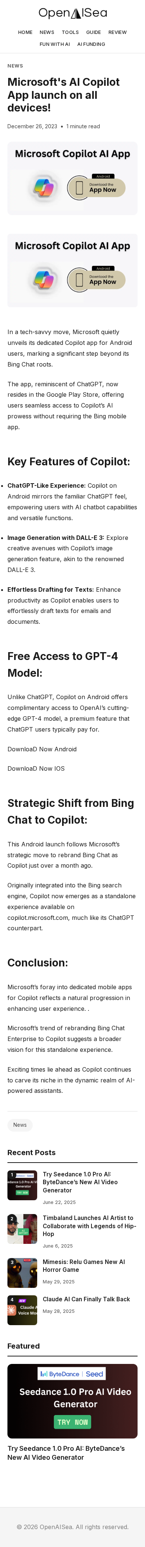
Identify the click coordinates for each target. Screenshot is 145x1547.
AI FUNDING (91, 44)
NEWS (47, 32)
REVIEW (118, 32)
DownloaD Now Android (42, 749)
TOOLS (70, 32)
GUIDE (93, 32)
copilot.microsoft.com (37, 917)
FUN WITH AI (55, 44)
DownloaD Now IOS (36, 768)
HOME (25, 32)
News (15, 66)
